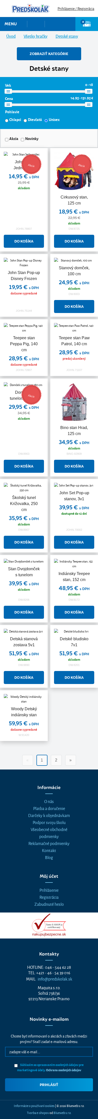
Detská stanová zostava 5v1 (24, 642)
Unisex (54, 119)
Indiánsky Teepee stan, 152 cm (74, 577)
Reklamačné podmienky (49, 843)
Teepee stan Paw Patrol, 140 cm (74, 341)
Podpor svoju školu (49, 822)
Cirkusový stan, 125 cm (74, 200)
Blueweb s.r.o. (62, 1112)
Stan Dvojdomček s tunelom (24, 572)
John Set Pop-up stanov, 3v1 (74, 496)
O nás (49, 801)
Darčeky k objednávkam (49, 815)
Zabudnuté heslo (49, 904)
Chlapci (15, 119)
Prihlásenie (49, 890)
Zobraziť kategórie (49, 54)
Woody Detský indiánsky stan (24, 712)
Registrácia (49, 897)
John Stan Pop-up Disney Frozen (24, 275)
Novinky (31, 138)
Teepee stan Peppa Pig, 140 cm (24, 344)
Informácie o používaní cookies (34, 1105)
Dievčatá (35, 119)
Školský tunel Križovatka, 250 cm (24, 504)
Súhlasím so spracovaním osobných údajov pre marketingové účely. (50, 1067)
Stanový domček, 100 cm (74, 271)
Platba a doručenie (49, 808)
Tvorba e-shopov (38, 1112)
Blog (49, 857)
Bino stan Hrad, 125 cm (74, 431)
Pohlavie (12, 111)
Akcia (13, 138)
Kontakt (49, 850)
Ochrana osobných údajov (63, 1070)
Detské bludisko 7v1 (74, 642)
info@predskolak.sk (55, 979)
